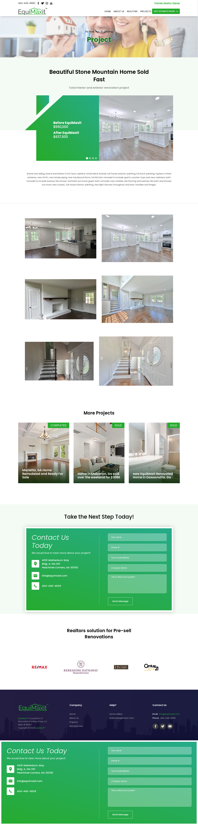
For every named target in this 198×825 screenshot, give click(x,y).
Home (73, 714)
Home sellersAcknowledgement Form (122, 716)
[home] (32, 11)
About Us (74, 718)
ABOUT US (119, 11)
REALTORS (132, 11)
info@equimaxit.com (169, 714)
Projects (74, 722)
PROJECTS (145, 11)
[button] (87, 158)
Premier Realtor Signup (167, 3)
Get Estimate (76, 726)
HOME (108, 11)
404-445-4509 (26, 3)
